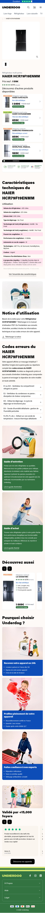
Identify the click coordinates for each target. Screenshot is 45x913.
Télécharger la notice (13, 337)
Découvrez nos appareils (22, 862)
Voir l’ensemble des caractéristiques (22, 274)
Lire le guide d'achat (11, 548)
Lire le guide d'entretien (13, 487)
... (2, 19)
